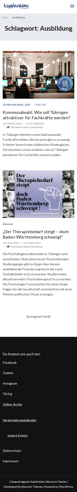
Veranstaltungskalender (20, 420)
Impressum (10, 461)
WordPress (66, 486)
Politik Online (14, 123)
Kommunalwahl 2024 (16, 104)
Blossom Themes (32, 486)
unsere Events (18, 435)
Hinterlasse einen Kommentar (26, 127)
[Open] (72, 6)
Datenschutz (12, 451)
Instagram (10, 383)
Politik (41, 104)
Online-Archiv (12, 404)
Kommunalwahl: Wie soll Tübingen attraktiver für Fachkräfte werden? (36, 115)
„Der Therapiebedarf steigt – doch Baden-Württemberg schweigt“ (36, 234)
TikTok (7, 394)
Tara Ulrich (13, 242)
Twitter (8, 373)
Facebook (10, 362)
